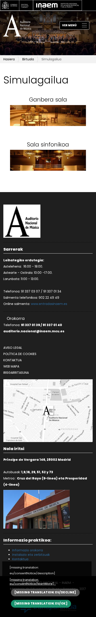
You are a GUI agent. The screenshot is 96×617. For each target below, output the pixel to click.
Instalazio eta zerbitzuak (31, 554)
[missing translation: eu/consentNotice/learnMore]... (33, 582)
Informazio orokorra (27, 550)
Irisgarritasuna (16, 372)
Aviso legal (12, 347)
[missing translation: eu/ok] (41, 603)
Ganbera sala (48, 100)
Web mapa (11, 366)
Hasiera (9, 59)
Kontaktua (12, 360)
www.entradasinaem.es (49, 304)
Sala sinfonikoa (48, 144)
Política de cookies (19, 354)
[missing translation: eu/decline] (45, 592)
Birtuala (28, 59)
